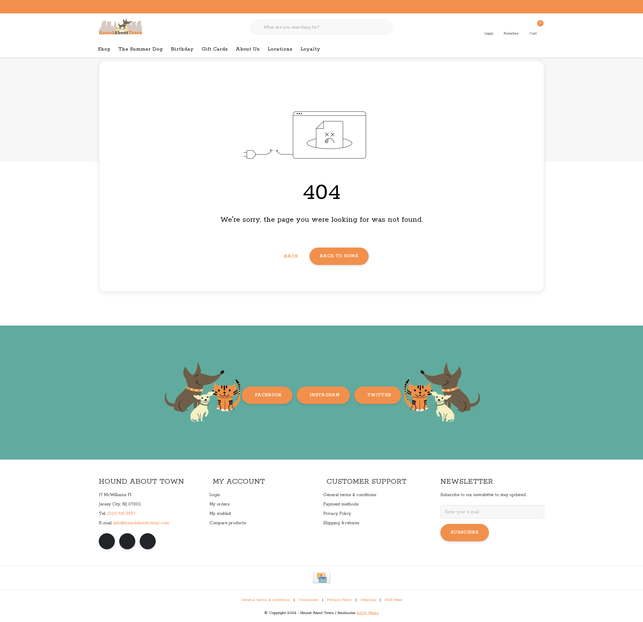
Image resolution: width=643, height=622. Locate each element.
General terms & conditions (265, 600)
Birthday (182, 49)
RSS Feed (393, 600)
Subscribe (465, 532)
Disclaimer (308, 600)
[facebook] (107, 541)
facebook (268, 395)
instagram (325, 395)
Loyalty (310, 49)
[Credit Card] (321, 577)
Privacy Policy (339, 600)
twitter (379, 395)
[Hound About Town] (120, 27)
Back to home (339, 256)
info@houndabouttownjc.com (141, 523)
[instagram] (127, 541)
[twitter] (148, 541)
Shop (104, 49)
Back (291, 256)
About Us (248, 49)
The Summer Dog (140, 49)
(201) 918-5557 (121, 513)
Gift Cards (215, 49)
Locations (280, 49)
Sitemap (368, 600)
